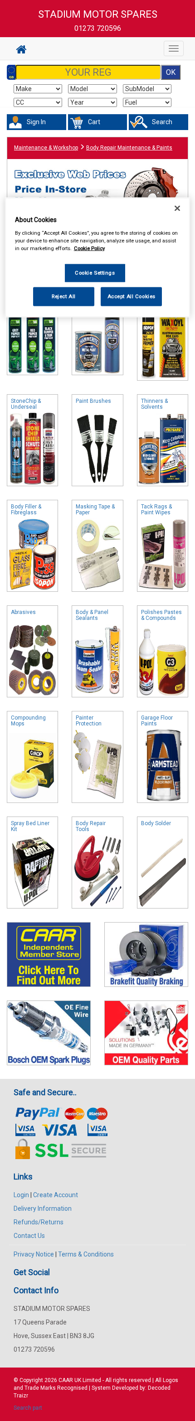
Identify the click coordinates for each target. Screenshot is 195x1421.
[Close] (177, 208)
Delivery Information (43, 1208)
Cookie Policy (89, 248)
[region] (97, 258)
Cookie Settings (95, 273)
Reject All (64, 296)
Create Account (55, 1195)
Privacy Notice (34, 1254)
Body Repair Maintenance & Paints (129, 148)
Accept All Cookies (131, 296)
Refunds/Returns (38, 1222)
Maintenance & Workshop (46, 148)
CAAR (65, 1380)
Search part (28, 1408)
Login (21, 1195)
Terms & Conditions (86, 1254)
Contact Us (29, 1235)
